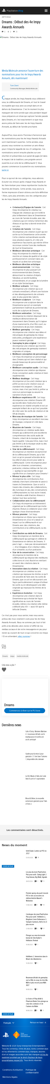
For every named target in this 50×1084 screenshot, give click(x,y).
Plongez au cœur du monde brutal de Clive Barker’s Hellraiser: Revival (35, 937)
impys (12, 656)
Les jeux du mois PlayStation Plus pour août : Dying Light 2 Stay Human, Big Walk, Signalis (36, 874)
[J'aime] (36, 857)
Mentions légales (9, 1077)
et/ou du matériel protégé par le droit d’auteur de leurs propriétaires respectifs (25, 1057)
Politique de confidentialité (32, 1071)
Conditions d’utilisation (12, 1069)
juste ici (5, 170)
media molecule (22, 656)
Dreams (5, 656)
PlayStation (15, 10)
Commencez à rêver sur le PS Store (24, 710)
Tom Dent (14, 85)
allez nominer (24, 636)
